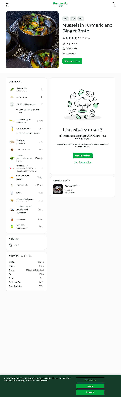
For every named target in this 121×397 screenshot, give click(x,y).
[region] (60, 386)
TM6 (73, 18)
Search (114, 6)
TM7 (66, 18)
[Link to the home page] (60, 4)
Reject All (90, 386)
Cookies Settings (90, 380)
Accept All (90, 392)
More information (82, 162)
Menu (7, 6)
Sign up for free (72, 61)
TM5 (81, 18)
